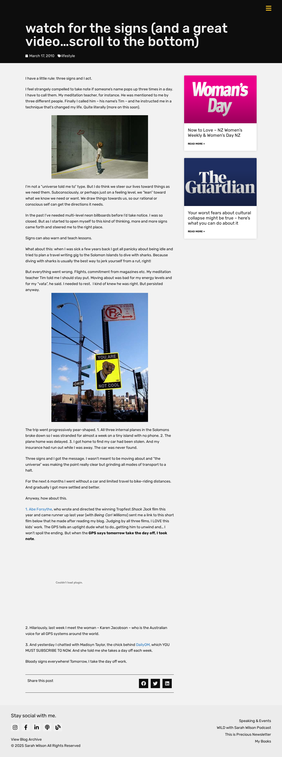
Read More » (196, 143)
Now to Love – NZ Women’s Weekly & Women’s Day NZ (215, 132)
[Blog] (58, 727)
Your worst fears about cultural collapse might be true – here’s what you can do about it (219, 218)
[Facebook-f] (26, 727)
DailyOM (143, 644)
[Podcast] (47, 727)
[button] (143, 683)
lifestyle (68, 56)
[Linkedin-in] (36, 727)
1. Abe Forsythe (38, 509)
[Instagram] (15, 727)
